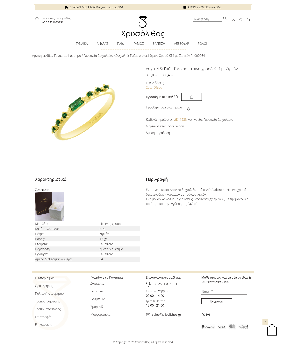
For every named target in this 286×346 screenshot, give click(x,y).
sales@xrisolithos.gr (166, 314)
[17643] (191, 97)
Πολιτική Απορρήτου (49, 293)
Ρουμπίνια (97, 299)
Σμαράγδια (97, 307)
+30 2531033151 (52, 22)
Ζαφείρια (96, 291)
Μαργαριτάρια (100, 314)
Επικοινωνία (43, 324)
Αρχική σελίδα (42, 55)
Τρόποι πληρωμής (47, 301)
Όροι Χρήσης (44, 286)
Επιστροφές (43, 317)
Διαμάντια (97, 283)
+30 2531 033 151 (164, 284)
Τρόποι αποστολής (48, 309)
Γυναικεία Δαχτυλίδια (98, 55)
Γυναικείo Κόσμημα (67, 55)
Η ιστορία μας (44, 278)
